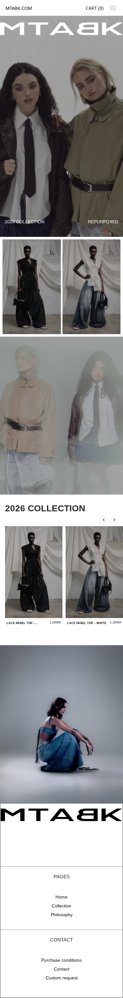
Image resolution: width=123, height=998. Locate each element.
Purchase (51, 960)
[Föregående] (104, 520)
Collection (61, 905)
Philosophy (62, 914)
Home (61, 896)
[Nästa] (114, 520)
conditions (72, 960)
